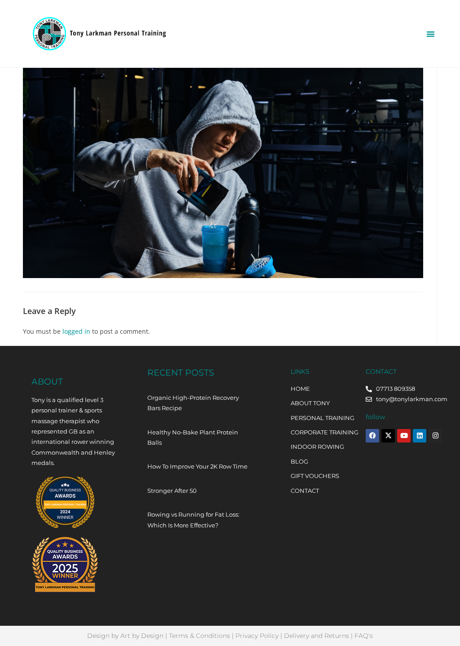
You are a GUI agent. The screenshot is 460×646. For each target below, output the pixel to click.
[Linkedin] (419, 435)
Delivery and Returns (316, 636)
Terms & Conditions (199, 636)
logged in (76, 331)
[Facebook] (372, 435)
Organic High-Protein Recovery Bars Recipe (193, 402)
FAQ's (363, 636)
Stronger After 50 (172, 490)
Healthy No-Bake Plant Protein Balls (192, 437)
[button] (430, 33)
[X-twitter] (388, 435)
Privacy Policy (257, 636)
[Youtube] (404, 435)
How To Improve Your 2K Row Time (197, 466)
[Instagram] (435, 435)
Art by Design (142, 636)
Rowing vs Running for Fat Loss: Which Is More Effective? (193, 519)
